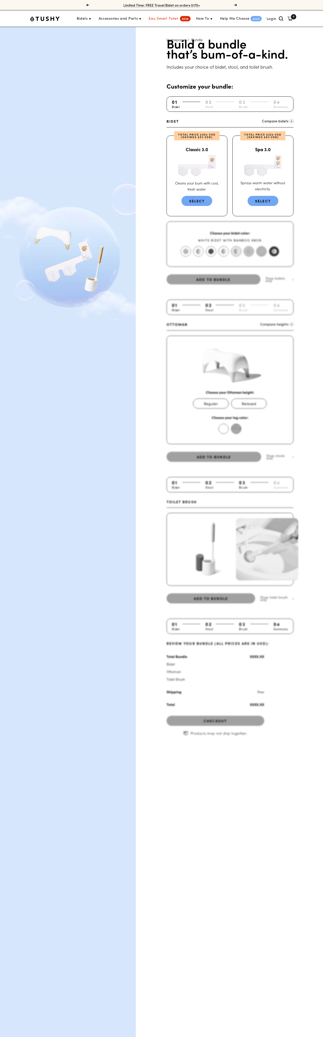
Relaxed (249, 403)
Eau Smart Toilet (163, 18)
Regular (211, 403)
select (197, 200)
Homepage (176, 39)
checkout (215, 720)
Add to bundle (214, 456)
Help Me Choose (235, 18)
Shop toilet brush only (274, 598)
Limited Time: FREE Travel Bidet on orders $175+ (161, 5)
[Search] (281, 18)
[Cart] (290, 18)
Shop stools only (275, 456)
